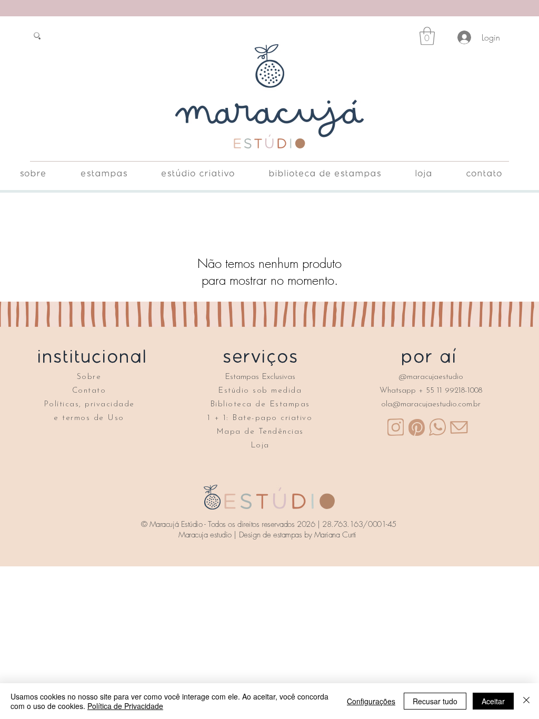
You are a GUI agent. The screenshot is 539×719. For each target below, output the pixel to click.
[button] (427, 36)
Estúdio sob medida (260, 391)
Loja (260, 446)
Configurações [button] (371, 701)
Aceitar (493, 701)
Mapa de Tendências (260, 432)
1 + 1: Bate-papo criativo (260, 418)
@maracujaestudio (430, 377)
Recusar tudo (435, 701)
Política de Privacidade (125, 706)
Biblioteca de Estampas (260, 404)
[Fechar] (526, 701)
